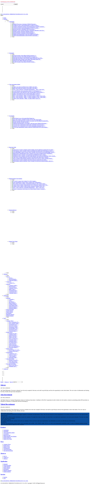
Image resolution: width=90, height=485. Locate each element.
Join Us (11, 382)
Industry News (6, 446)
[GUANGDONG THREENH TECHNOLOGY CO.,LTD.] (14, 14)
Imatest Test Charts (7, 439)
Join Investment (6, 395)
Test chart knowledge (8, 450)
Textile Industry (6, 466)
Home (2, 382)
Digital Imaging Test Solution (9, 436)
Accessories (6, 433)
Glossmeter (5, 431)
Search (15, 4)
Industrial (5, 464)
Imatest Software (7, 437)
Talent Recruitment (8, 404)
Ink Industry (6, 469)
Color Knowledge (7, 449)
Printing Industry (7, 471)
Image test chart (6, 435)
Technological (6, 448)
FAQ (4, 478)
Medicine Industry (7, 470)
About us (6, 382)
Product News (6, 445)
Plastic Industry (6, 467)
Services (5, 477)
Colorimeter (6, 430)
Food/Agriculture (7, 465)
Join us (3, 385)
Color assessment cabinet (8, 432)
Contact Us (5, 457)
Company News (7, 444)
